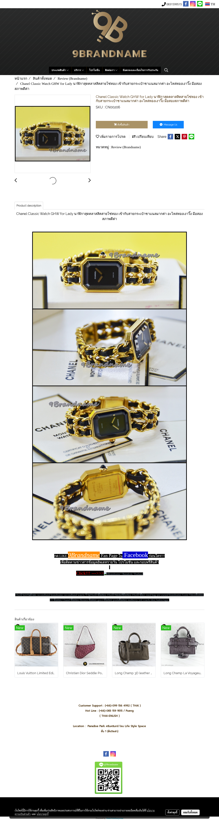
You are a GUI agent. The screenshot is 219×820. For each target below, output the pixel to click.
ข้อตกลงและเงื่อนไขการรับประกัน (140, 70)
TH (212, 4)
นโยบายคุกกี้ (43, 814)
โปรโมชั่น (94, 70)
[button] (166, 70)
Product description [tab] (28, 205)
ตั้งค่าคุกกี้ (172, 812)
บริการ (78, 70)
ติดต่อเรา (110, 70)
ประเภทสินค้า (59, 70)
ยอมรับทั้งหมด (190, 812)
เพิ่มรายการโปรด (112, 136)
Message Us (170, 124)
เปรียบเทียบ (145, 136)
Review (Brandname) (126, 147)
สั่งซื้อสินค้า (123, 124)
